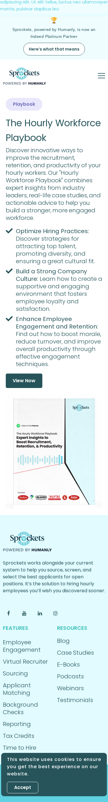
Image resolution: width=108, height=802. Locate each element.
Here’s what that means (54, 49)
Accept (22, 787)
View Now (24, 380)
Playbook (24, 104)
